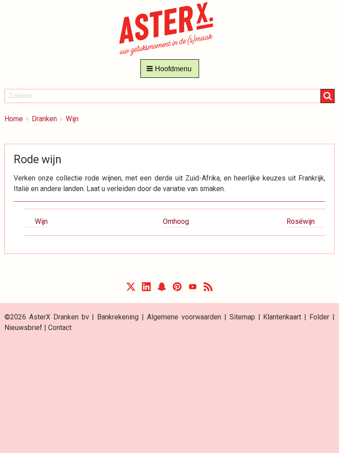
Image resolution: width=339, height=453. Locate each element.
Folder (319, 317)
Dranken (44, 119)
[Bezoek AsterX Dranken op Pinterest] (177, 288)
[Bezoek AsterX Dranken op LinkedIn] (146, 288)
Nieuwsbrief (23, 327)
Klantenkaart (282, 317)
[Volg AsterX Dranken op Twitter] (131, 288)
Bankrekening (118, 317)
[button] (169, 68)
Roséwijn (300, 221)
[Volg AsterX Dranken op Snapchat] (162, 288)
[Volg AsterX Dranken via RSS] (208, 288)
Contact (60, 327)
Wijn (72, 119)
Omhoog (176, 221)
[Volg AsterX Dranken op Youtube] (192, 288)
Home (13, 119)
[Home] (170, 28)
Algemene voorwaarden (184, 317)
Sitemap (242, 317)
